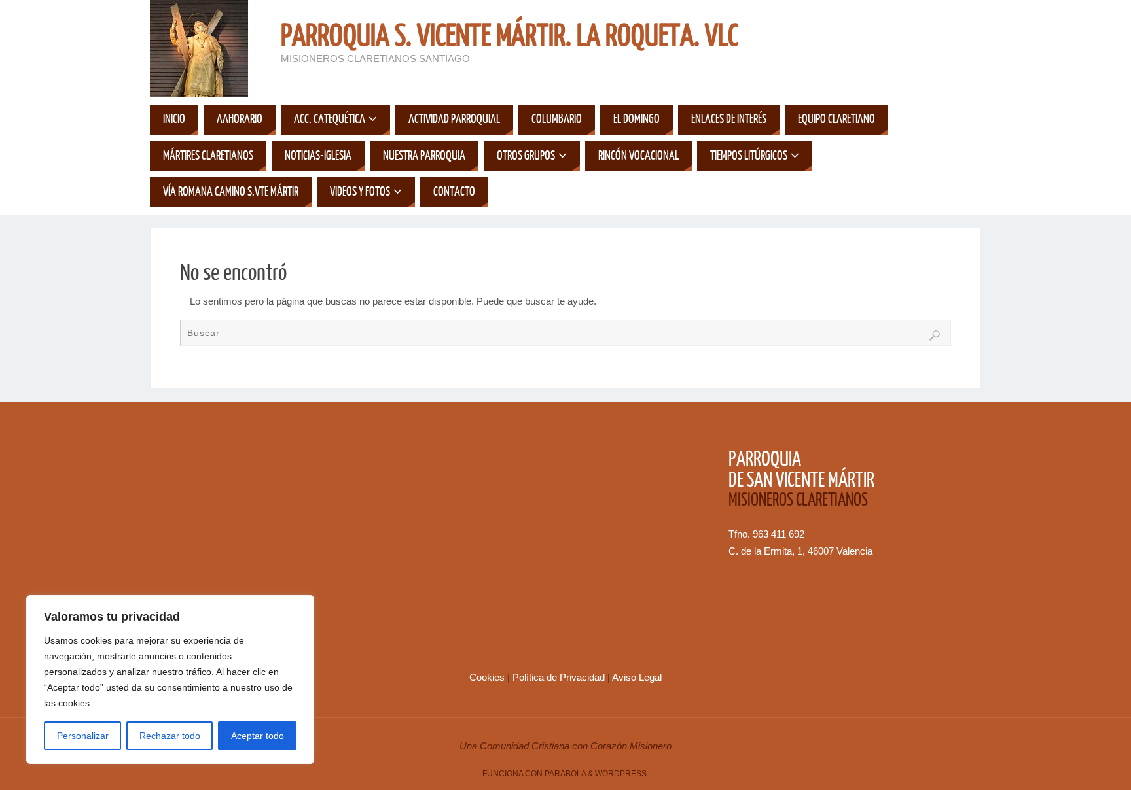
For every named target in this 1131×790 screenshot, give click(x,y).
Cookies (488, 677)
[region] (170, 679)
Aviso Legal (637, 677)
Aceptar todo (257, 735)
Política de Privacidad (559, 677)
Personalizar (83, 735)
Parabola (565, 773)
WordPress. (622, 773)
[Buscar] (934, 335)
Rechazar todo (169, 735)
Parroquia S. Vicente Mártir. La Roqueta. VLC (509, 36)
